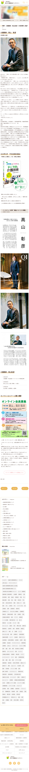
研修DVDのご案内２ (7, 538)
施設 (6, 648)
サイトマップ (22, 753)
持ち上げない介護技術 (14, 611)
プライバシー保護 (14, 668)
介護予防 (9, 628)
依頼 (3, 660)
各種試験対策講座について (8, 502)
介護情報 (11, 680)
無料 (11, 634)
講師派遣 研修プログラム (8, 504)
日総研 (21, 640)
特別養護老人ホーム (6, 697)
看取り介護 (19, 625)
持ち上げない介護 (6, 634)
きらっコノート (5, 680)
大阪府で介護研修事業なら (12, 580)
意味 (23, 614)
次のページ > (25, 488)
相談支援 (9, 663)
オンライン (20, 651)
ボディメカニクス (10, 651)
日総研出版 (17, 688)
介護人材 (19, 600)
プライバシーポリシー (13, 583)
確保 (3, 605)
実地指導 (13, 691)
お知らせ (8, 645)
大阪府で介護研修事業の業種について (9, 588)
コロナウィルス (15, 645)
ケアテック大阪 (18, 660)
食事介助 (24, 625)
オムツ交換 (9, 623)
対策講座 (12, 654)
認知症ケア (4, 665)
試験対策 (20, 617)
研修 (21, 597)
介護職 (16, 631)
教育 (13, 648)
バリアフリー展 (19, 605)
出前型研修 (4, 640)
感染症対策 (4, 674)
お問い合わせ (5, 583)
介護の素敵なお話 (6, 513)
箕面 (15, 614)
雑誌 (25, 640)
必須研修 (13, 694)
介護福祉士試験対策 (6, 617)
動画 (9, 665)
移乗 (8, 608)
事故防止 (22, 628)
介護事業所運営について (8, 524)
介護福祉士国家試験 (6, 654)
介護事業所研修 (21, 657)
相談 (15, 600)
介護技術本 (12, 608)
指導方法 (21, 700)
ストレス (20, 631)
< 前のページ (4, 488)
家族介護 (17, 654)
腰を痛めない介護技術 (19, 648)
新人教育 (19, 665)
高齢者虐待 (4, 663)
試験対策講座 (21, 634)
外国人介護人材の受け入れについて (10, 540)
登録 (18, 623)
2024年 (4, 683)
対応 (14, 625)
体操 (13, 628)
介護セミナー (6, 511)
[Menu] (26, 2)
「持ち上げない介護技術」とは (9, 515)
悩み (12, 600)
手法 (14, 605)
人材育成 (10, 605)
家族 (8, 688)
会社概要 (15, 594)
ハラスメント (23, 688)
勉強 (19, 697)
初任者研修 (4, 597)
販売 (16, 657)
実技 (16, 651)
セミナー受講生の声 (7, 527)
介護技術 (4, 608)
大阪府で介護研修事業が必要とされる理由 (10, 585)
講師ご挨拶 (2, 479)
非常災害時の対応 (17, 674)
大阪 (24, 603)
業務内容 (20, 594)
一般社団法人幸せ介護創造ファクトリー (9, 591)
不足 (23, 600)
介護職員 (12, 688)
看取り (19, 677)
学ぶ (24, 597)
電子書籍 (7, 668)
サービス (20, 580)
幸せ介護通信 (6, 509)
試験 (9, 631)
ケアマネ (16, 617)
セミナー (11, 637)
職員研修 (17, 628)
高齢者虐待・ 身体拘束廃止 (7, 594)
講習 (22, 697)
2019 (25, 605)
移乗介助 (17, 608)
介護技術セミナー (6, 611)
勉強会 (12, 597)
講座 (12, 617)
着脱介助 (4, 623)
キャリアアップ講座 (21, 683)
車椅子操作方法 (12, 620)
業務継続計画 (7, 691)
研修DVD (4, 694)
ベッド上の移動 (5, 620)
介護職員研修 (5, 685)
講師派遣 (16, 597)
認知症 (11, 625)
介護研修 (4, 645)
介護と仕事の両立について (8, 522)
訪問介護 (18, 694)
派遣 (3, 648)
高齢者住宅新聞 (5, 637)
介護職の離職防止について (8, 518)
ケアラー (22, 654)
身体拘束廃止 (10, 674)
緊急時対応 (4, 628)
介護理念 (19, 614)
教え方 (4, 703)
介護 (24, 594)
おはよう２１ (13, 665)
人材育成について (6, 520)
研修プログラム (22, 637)
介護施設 (7, 700)
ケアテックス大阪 (12, 685)
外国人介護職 (16, 700)
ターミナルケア (13, 677)
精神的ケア (23, 677)
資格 (9, 597)
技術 (3, 700)
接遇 (19, 668)
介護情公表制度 (10, 614)
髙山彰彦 (8, 643)
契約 (10, 660)
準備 (25, 691)
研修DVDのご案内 (6, 535)
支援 (9, 600)
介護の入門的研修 (16, 663)
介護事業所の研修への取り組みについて (11, 529)
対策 (3, 603)
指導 (10, 648)
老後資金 (21, 691)
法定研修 (4, 688)
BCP (3, 691)
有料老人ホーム (14, 697)
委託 (13, 660)
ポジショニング (5, 625)
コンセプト (4, 580)
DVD (23, 665)
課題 (14, 603)
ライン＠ (14, 623)
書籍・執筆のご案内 (7, 533)
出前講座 (16, 637)
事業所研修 (23, 643)
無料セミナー (5, 631)
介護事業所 (22, 611)
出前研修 (16, 640)
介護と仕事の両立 (9, 603)
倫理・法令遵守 (5, 671)
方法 (6, 605)
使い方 (20, 620)
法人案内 (5, 507)
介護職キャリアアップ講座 (11, 683)
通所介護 (8, 694)
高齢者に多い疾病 (6, 677)
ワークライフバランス (16, 643)
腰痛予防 (4, 651)
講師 (6, 660)
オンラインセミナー (6, 657)
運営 (17, 691)
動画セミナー (23, 663)
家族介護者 (4, 600)
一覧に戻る (14, 488)
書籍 (3, 668)
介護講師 (4, 643)
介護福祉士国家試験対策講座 (19, 680)
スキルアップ (19, 685)
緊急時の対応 (20, 671)
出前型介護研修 (11, 640)
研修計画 (4, 614)
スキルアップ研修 (22, 645)
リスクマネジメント (13, 671)
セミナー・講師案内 (21, 591)
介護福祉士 (16, 634)
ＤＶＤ (12, 657)
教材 (11, 700)
